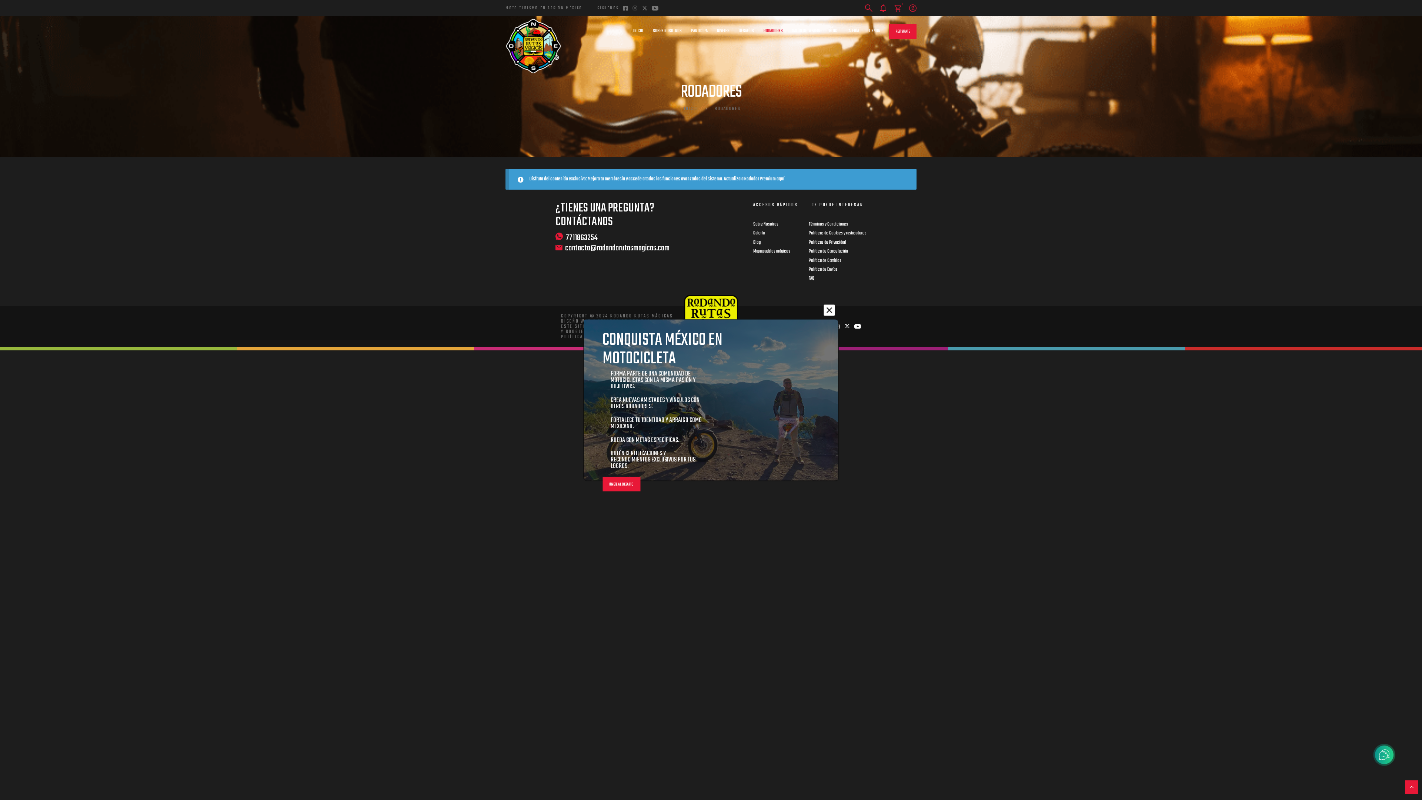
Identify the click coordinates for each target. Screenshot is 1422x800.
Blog (833, 31)
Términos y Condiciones (828, 224)
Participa (699, 31)
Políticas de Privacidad (827, 242)
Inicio (638, 31)
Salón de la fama (806, 31)
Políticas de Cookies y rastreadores (838, 233)
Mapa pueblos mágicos (771, 251)
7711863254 (582, 237)
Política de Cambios (825, 260)
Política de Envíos (823, 269)
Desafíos (746, 31)
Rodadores (773, 31)
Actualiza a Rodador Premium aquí (754, 179)
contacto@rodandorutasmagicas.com (617, 248)
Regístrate (903, 32)
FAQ (811, 278)
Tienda (874, 31)
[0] (897, 8)
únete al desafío (621, 484)
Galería (853, 31)
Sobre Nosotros (667, 31)
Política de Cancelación (828, 251)
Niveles (723, 31)
